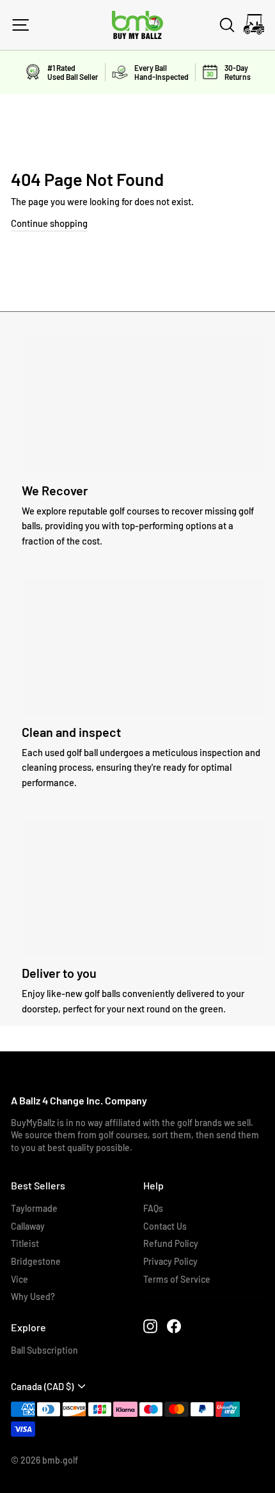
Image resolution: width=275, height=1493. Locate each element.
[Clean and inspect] (143, 647)
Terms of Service (176, 1279)
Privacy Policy (170, 1261)
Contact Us (165, 1226)
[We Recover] (143, 405)
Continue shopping (49, 223)
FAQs (153, 1208)
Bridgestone (36, 1261)
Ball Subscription (44, 1350)
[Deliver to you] (143, 888)
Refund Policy (170, 1243)
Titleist (25, 1243)
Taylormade (34, 1208)
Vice (19, 1279)
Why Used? (33, 1296)
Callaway (28, 1226)
